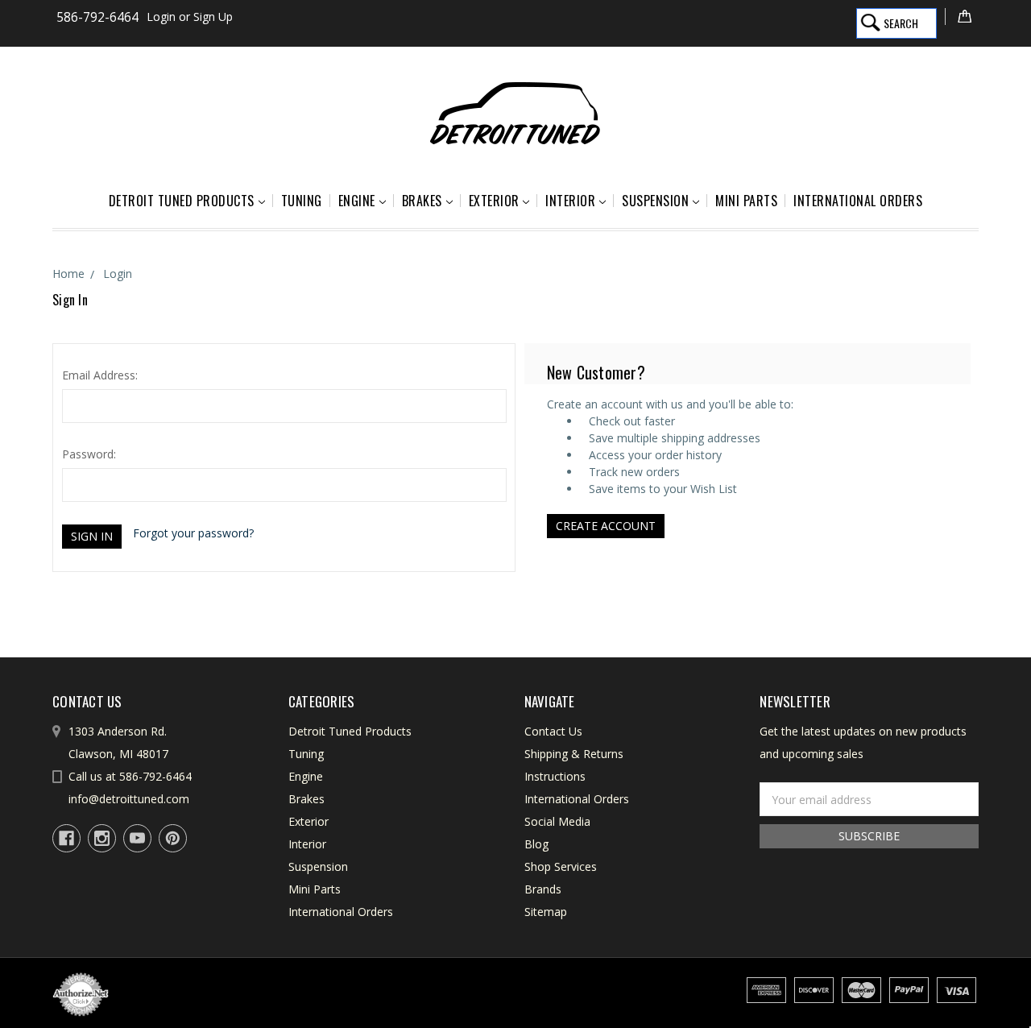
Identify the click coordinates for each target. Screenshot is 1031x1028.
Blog (536, 844)
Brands (542, 889)
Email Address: (100, 375)
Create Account (606, 525)
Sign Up (213, 16)
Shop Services (560, 866)
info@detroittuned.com (128, 798)
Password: (89, 454)
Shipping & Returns (573, 753)
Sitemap (545, 911)
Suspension (655, 200)
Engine (356, 200)
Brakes (422, 200)
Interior (570, 200)
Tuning (301, 200)
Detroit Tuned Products (182, 200)
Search (901, 23)
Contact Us (553, 731)
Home (68, 273)
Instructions (555, 776)
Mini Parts (746, 200)
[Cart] (962, 16)
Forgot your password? (193, 533)
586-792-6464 (97, 17)
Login (161, 16)
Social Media (557, 821)
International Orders (857, 200)
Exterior (494, 200)
